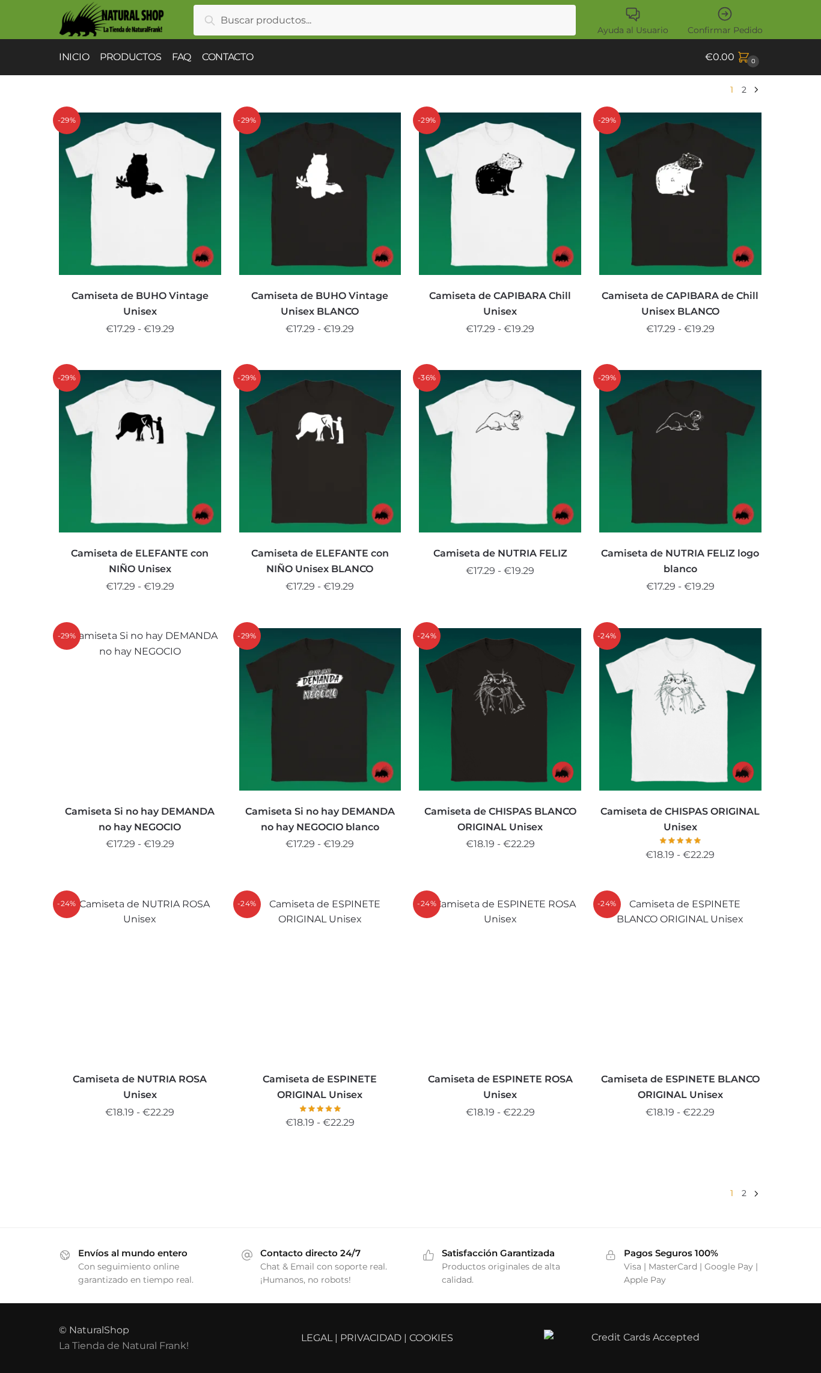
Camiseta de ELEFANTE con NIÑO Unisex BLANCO (320, 561)
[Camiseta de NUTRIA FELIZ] (500, 451)
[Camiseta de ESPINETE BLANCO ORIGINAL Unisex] (680, 977)
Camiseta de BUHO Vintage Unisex (140, 303)
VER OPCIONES (140, 356)
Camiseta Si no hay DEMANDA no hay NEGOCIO (140, 819)
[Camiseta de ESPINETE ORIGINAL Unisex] (320, 977)
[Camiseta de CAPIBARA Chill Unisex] (500, 194)
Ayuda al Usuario (632, 30)
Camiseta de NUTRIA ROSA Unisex (140, 1086)
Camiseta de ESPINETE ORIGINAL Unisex (320, 1086)
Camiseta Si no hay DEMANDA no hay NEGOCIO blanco (320, 819)
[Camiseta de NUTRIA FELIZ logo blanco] (680, 451)
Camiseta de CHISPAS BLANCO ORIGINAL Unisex (500, 819)
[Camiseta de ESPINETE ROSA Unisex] (500, 977)
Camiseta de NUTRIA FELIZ (500, 553)
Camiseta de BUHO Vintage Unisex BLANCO (319, 303)
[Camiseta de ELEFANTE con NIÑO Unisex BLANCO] (320, 451)
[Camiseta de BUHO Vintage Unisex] (140, 194)
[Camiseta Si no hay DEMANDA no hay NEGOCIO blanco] (320, 709)
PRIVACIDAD (370, 1338)
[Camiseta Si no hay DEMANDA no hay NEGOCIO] (140, 709)
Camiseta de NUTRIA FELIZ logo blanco (680, 561)
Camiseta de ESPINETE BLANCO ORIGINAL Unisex (680, 1086)
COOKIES (431, 1338)
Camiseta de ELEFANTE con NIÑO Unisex (140, 561)
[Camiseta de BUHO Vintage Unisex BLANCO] (320, 194)
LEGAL (316, 1338)
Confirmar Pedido (725, 30)
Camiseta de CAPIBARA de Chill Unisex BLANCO (680, 303)
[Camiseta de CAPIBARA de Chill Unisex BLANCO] (680, 194)
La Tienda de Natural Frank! (124, 1345)
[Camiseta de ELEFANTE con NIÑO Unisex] (140, 451)
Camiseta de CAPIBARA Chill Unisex (500, 303)
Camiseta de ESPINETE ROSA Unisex (500, 1086)
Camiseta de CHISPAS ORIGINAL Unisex (680, 819)
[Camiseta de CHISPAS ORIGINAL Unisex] (680, 709)
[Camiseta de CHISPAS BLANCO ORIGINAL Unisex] (500, 709)
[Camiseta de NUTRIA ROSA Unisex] (140, 977)
